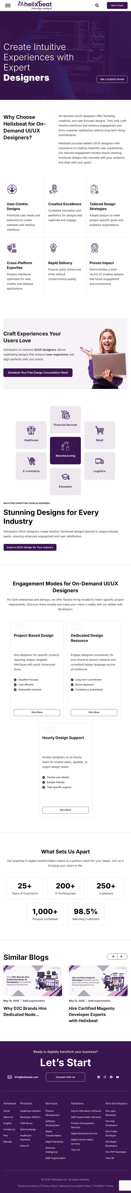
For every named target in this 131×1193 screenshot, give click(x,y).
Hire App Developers (111, 1123)
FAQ (5, 1135)
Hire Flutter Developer (111, 1133)
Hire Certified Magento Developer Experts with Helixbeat (26, 1014)
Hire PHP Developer (116, 1151)
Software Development (53, 1123)
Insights (7, 1123)
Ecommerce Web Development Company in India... (95, 1014)
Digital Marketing (54, 1141)
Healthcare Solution (30, 1111)
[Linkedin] (98, 1077)
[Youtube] (117, 1077)
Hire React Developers (111, 1143)
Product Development (53, 1113)
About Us (8, 1117)
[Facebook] (111, 1077)
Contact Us (9, 1129)
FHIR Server (26, 1123)
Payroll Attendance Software (86, 1111)
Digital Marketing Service (84, 1133)
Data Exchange (28, 1129)
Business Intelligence (52, 1149)
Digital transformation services (82, 1141)
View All (24, 1145)
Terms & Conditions (28, 1185)
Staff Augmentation (56, 1158)
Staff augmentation (34, 1000)
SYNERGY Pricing (103, 1185)
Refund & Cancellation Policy (75, 1185)
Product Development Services (82, 1125)
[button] (112, 956)
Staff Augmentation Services (86, 1117)
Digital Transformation (53, 1133)
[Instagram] (105, 1077)
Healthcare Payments (26, 1137)
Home (6, 1111)
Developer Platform (30, 1117)
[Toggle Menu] (8, 5)
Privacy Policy (49, 1185)
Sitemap (7, 1141)
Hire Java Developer (111, 1113)
